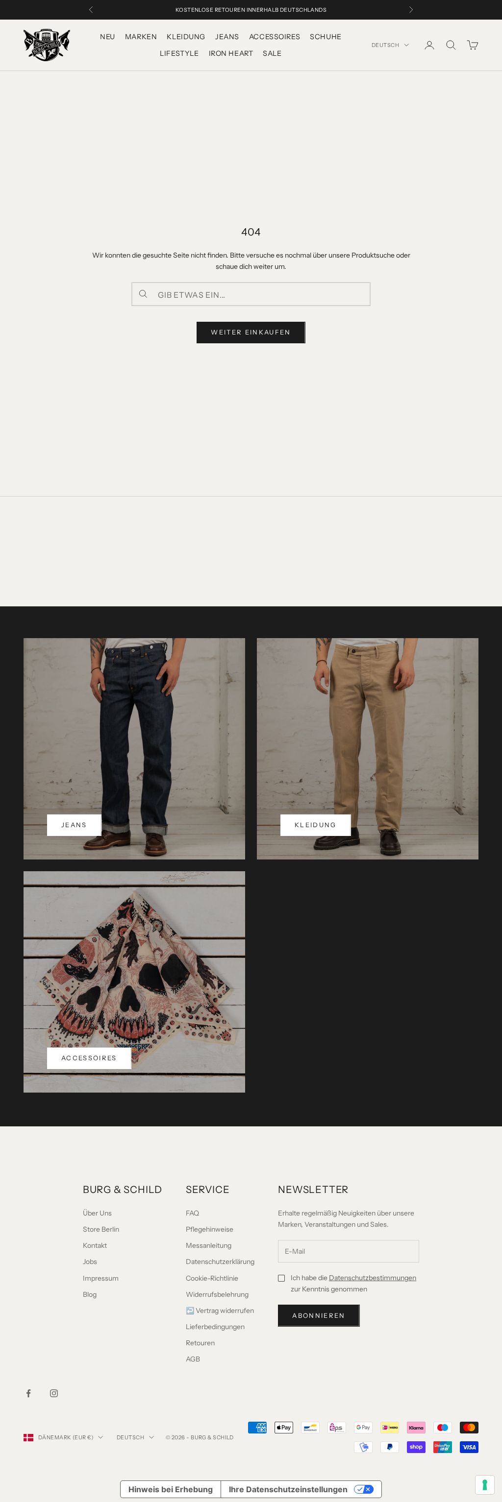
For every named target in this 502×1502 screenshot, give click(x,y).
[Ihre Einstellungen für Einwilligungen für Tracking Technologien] (485, 1485)
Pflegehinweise (209, 1229)
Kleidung (186, 36)
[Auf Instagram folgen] (54, 1393)
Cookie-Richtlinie (212, 1278)
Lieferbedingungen (215, 1326)
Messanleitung (208, 1245)
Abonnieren (318, 1315)
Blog (90, 1294)
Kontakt (95, 1245)
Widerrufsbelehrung (217, 1294)
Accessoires (274, 36)
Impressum (101, 1278)
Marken (141, 36)
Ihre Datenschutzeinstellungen (288, 1489)
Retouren (200, 1342)
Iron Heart (231, 53)
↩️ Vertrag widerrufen (220, 1310)
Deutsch (385, 45)
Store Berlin (101, 1229)
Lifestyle (179, 53)
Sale (272, 53)
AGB (193, 1359)
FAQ (192, 1213)
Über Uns (97, 1213)
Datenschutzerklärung (220, 1261)
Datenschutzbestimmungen (372, 1277)
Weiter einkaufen (251, 332)
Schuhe (325, 36)
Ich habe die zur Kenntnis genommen (353, 1283)
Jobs (90, 1261)
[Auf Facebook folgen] (28, 1393)
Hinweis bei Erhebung (170, 1489)
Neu (107, 36)
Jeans (227, 36)
